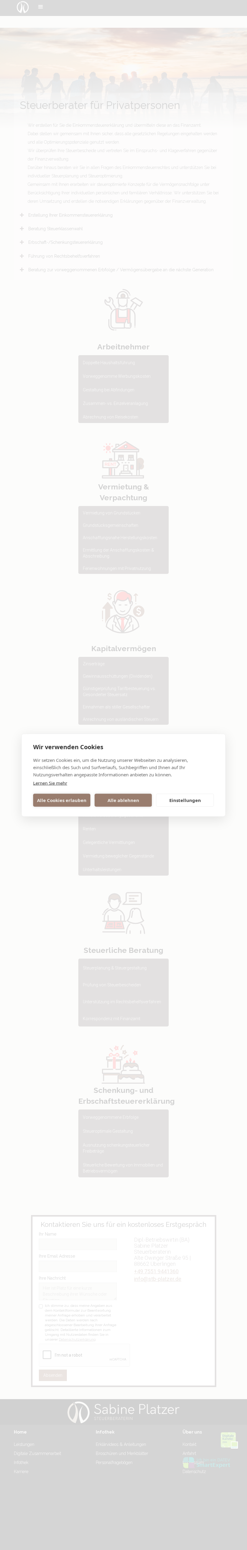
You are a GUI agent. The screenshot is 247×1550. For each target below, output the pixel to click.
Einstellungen (185, 800)
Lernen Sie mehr (50, 783)
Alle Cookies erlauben (61, 800)
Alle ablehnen (123, 800)
